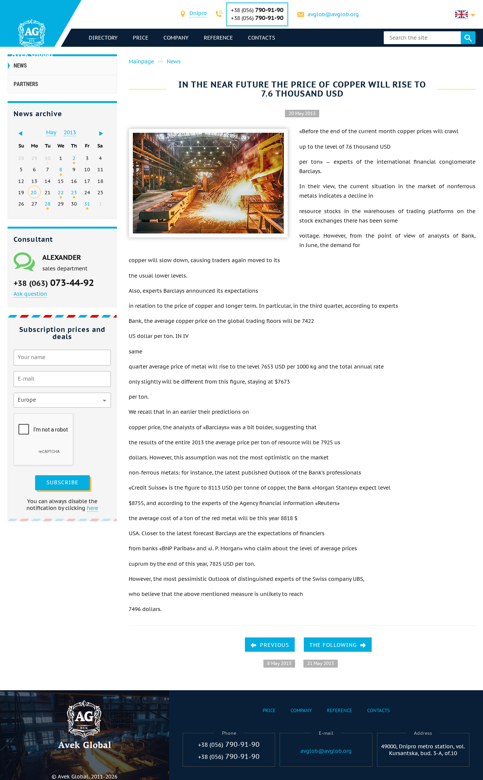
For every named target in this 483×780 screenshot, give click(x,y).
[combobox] (198, 14)
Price (140, 37)
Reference (218, 37)
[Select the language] (465, 14)
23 (74, 192)
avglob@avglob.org (333, 14)
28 (48, 204)
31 (87, 204)
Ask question (30, 293)
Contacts (261, 37)
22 (61, 192)
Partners (26, 84)
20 (34, 192)
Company (176, 37)
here (92, 508)
